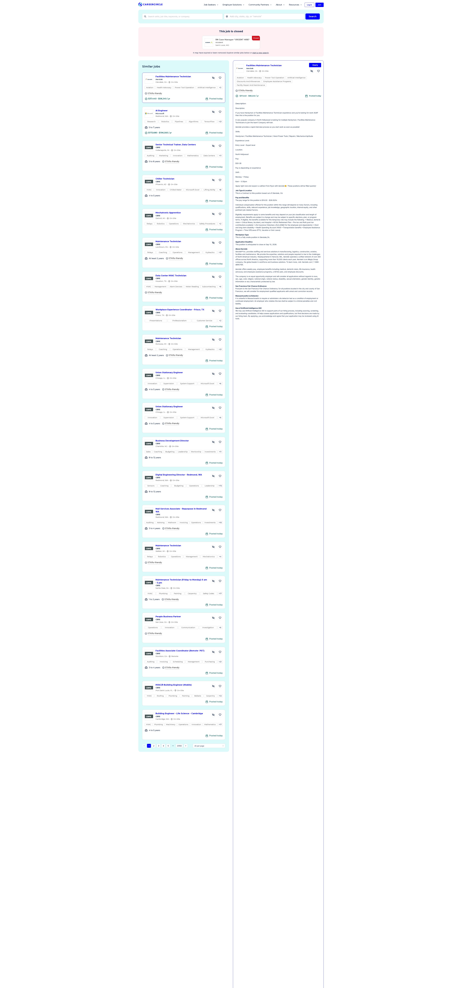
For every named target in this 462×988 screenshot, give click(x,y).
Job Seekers (210, 5)
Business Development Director (172, 441)
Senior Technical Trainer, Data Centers (176, 144)
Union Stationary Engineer (169, 372)
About (279, 5)
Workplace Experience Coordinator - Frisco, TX (180, 309)
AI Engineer (162, 110)
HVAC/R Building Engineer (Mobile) (174, 685)
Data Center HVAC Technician (171, 275)
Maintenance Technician (168, 241)
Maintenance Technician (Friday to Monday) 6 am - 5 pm (181, 581)
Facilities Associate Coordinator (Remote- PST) (180, 651)
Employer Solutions (232, 5)
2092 (179, 746)
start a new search (260, 53)
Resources (294, 5)
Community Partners (259, 5)
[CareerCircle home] (150, 5)
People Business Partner (168, 616)
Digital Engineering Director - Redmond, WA (179, 475)
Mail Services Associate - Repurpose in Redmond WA (181, 510)
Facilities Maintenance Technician (173, 76)
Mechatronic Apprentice (168, 213)
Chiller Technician (165, 179)
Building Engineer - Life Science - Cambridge (179, 713)
